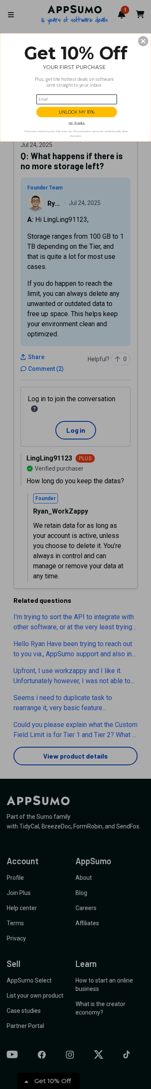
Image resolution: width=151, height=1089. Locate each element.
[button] (143, 41)
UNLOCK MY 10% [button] (77, 111)
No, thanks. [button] (76, 123)
